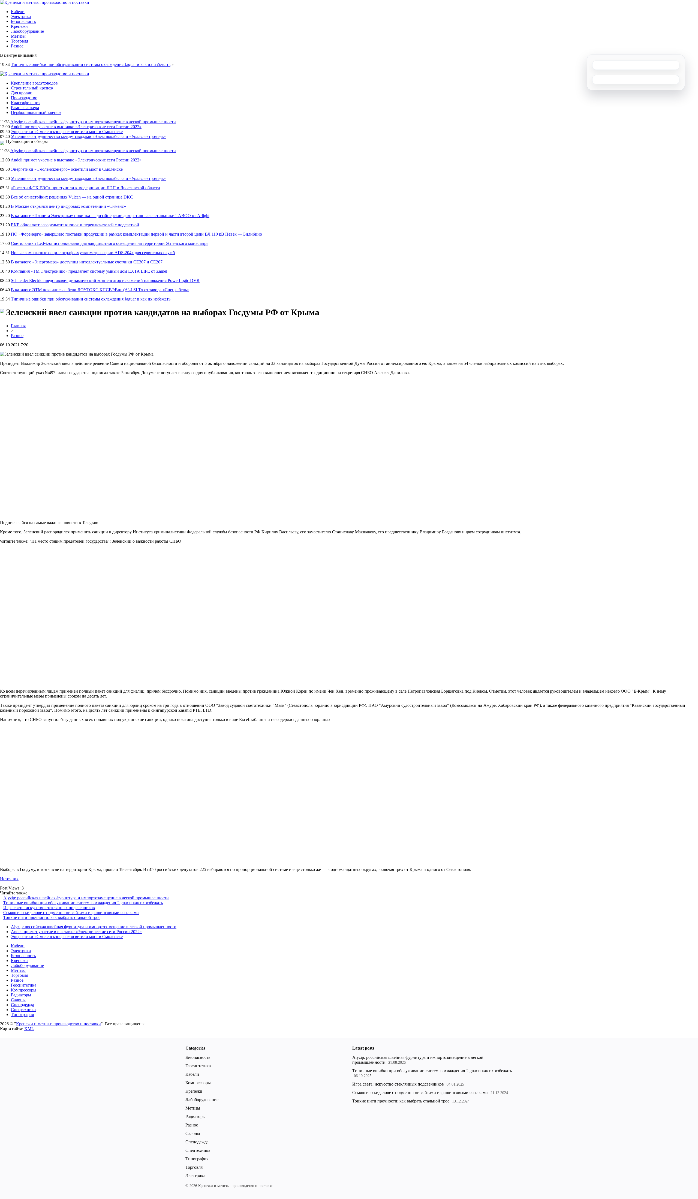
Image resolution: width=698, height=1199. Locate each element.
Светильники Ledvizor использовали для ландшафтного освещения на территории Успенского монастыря (109, 243)
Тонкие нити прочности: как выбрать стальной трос (51, 917)
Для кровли (21, 93)
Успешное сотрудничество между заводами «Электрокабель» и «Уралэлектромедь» (88, 136)
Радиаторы (21, 995)
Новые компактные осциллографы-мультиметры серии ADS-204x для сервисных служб (93, 252)
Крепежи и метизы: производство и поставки (58, 1023)
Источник (9, 878)
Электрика (21, 16)
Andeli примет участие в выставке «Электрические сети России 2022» (76, 126)
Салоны (18, 999)
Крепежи (19, 26)
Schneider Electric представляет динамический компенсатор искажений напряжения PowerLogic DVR (105, 280)
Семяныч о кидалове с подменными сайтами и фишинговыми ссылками (71, 912)
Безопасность (23, 21)
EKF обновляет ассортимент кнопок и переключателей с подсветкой (75, 225)
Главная (18, 325)
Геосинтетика (23, 985)
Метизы (18, 36)
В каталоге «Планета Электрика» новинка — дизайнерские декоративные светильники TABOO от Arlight (110, 215)
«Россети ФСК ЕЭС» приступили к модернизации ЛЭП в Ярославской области (85, 187)
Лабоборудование (27, 31)
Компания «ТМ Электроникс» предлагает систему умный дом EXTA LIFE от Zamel (89, 271)
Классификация (25, 102)
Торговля (19, 41)
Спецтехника (23, 1009)
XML (29, 1028)
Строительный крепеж (32, 88)
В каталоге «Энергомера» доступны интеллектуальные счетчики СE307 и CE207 (87, 262)
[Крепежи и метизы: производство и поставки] (44, 2)
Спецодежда (22, 1004)
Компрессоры (23, 990)
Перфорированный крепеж (36, 112)
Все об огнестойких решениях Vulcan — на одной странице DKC (72, 197)
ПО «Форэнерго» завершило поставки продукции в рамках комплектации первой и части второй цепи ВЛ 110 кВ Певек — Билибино (136, 234)
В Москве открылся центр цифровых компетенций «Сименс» (68, 206)
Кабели (18, 11)
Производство (24, 97)
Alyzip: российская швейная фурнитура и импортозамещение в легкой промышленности (93, 121)
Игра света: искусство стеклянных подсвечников (49, 907)
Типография (22, 1014)
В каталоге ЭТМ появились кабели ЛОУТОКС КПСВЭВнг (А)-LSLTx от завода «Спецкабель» (100, 289)
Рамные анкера (25, 107)
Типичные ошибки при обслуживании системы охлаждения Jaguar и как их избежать (90, 64)
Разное (17, 46)
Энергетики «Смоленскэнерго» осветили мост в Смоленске (67, 131)
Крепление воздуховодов (34, 83)
